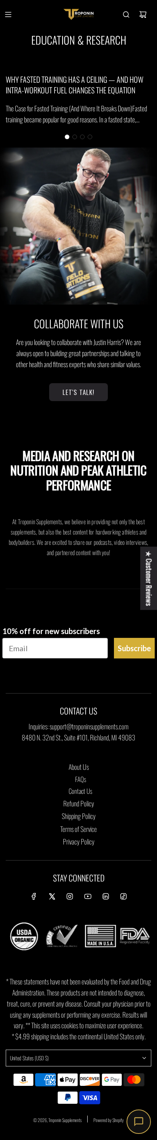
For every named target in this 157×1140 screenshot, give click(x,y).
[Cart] (143, 14)
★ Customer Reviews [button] (149, 578)
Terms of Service (78, 829)
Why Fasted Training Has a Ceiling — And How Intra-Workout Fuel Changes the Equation (74, 85)
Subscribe (134, 648)
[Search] (126, 14)
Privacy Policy (79, 841)
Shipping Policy (79, 816)
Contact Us (80, 791)
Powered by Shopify (108, 1120)
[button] (67, 137)
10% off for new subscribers (51, 631)
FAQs (80, 779)
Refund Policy (78, 803)
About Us (79, 767)
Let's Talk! (78, 392)
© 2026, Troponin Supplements (57, 1120)
